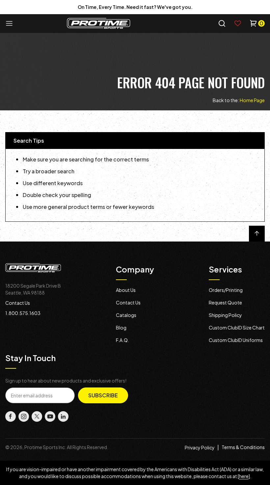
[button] (222, 23)
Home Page (252, 100)
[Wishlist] (237, 23)
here (244, 476)
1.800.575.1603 (22, 313)
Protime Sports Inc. (45, 447)
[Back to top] (257, 234)
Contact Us (17, 303)
